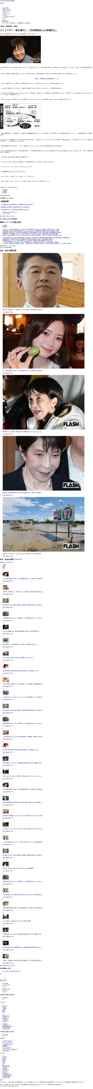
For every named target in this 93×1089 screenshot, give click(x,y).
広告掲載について (7, 1045)
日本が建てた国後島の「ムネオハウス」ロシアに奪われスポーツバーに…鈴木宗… (23, 815)
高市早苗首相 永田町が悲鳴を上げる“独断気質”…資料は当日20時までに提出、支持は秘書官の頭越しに (28, 239)
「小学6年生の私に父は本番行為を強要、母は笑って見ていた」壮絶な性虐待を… (22, 894)
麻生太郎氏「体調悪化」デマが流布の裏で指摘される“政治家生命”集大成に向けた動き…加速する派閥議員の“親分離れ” (32, 232)
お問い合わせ (6, 1050)
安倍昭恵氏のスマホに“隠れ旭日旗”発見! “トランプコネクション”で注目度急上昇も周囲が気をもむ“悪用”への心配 (30, 230)
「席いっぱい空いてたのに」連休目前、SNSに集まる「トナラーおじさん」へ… (22, 776)
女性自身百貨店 (6, 1027)
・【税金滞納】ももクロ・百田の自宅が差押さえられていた (14, 209)
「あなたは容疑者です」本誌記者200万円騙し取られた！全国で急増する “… (21, 631)
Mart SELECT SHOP (7, 1026)
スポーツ (5, 12)
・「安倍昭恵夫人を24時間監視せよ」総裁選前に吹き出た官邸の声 (16, 204)
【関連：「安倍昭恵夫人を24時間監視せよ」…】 (46, 78)
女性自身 (5, 1018)
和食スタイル (6, 1017)
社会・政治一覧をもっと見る (7, 216)
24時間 (4, 565)
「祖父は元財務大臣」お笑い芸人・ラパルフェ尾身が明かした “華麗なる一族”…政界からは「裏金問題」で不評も (30, 241)
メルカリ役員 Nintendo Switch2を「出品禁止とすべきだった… (18, 657)
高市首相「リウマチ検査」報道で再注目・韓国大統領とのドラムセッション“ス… (22, 431)
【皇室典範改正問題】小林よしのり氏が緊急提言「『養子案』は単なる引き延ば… (23, 907)
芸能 (4, 10)
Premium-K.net (6, 1015)
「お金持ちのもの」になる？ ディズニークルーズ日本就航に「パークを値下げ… (23, 697)
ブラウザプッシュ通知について (10, 1049)
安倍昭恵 (5, 225)
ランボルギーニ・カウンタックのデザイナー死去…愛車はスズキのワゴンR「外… (23, 828)
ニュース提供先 (6, 1047)
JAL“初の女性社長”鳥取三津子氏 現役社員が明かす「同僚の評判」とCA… (21, 670)
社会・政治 (5, 7)
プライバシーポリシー (8, 1043)
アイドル (5, 16)
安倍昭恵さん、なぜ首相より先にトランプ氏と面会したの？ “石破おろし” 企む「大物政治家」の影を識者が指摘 (30, 233)
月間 (4, 567)
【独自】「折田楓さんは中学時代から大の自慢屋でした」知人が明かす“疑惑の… (22, 960)
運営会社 (5, 1046)
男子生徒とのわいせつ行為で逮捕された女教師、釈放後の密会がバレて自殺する (22, 604)
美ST (4, 1012)
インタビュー (8, 10)
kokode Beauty (6, 1024)
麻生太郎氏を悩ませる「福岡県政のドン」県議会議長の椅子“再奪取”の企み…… (22, 947)
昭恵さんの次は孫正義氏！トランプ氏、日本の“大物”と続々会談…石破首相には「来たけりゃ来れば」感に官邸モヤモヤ (32, 235)
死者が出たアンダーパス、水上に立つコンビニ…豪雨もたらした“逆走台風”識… (22, 553)
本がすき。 (5, 1021)
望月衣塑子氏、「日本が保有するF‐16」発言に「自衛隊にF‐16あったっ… (20, 644)
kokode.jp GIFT (6, 1028)
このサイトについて (8, 1040)
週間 (4, 566)
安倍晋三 (5, 226)
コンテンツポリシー (8, 1042)
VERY (4, 1007)
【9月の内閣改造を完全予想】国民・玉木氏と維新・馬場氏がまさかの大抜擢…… (22, 802)
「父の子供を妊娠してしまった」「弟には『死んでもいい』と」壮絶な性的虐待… (23, 841)
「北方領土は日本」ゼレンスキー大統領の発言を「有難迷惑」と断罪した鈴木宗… (23, 736)
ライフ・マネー (6, 13)
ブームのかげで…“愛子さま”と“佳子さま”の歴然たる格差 (17, 920)
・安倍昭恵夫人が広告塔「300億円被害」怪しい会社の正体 (14, 207)
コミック (5, 17)
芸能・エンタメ (6, 9)
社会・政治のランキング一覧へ (7, 965)
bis (3, 1014)
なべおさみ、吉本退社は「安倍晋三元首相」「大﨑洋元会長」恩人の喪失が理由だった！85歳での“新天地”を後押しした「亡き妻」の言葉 (36, 243)
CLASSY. (5, 1006)
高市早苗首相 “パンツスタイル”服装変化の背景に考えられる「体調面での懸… (22, 762)
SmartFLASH (6, 1019)
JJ (3, 1004)
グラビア (5, 15)
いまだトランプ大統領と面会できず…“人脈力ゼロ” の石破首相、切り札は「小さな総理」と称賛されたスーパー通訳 (31, 229)
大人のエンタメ (11, 16)
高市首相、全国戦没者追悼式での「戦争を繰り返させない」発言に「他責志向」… (23, 492)
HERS (4, 1009)
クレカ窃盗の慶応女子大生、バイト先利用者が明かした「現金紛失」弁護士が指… (23, 370)
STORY (4, 1008)
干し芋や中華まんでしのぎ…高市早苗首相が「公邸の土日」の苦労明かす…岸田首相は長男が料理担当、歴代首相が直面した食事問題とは (36, 237)
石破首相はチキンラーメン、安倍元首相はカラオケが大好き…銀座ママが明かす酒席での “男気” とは (27, 240)
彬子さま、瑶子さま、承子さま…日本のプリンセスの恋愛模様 (18, 868)
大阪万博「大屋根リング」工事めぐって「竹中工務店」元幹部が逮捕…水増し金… (23, 309)
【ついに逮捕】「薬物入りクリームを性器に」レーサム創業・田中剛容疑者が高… (23, 683)
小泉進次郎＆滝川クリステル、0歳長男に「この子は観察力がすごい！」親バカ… (22, 618)
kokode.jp (5, 1023)
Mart (4, 1010)
